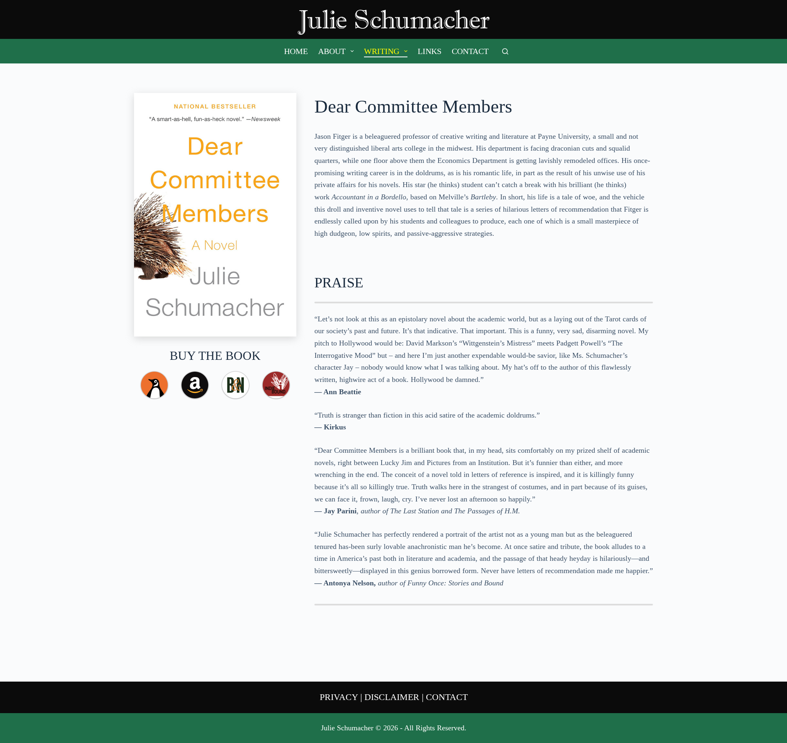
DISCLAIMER (391, 697)
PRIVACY (339, 697)
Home (296, 51)
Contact (470, 51)
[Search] (505, 51)
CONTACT (447, 697)
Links (429, 51)
